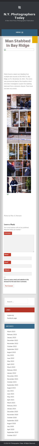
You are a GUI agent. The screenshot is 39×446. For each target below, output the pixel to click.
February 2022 (12, 370)
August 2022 (11, 352)
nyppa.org (10, 315)
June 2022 (10, 358)
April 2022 (10, 364)
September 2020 (12, 420)
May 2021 (10, 397)
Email (6, 262)
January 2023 (11, 337)
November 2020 (12, 414)
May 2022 (10, 361)
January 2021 (11, 409)
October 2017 (12, 435)
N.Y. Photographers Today (19, 16)
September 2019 (12, 432)
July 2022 (10, 355)
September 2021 (12, 385)
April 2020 (10, 429)
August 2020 (11, 423)
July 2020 (10, 426)
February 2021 (12, 405)
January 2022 (11, 373)
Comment (8, 233)
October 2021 (12, 382)
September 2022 (12, 349)
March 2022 (11, 367)
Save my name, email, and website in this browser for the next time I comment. (16, 280)
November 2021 (12, 379)
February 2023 (12, 334)
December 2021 (12, 376)
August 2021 (11, 388)
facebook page (12, 318)
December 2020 (12, 411)
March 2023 (11, 331)
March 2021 (11, 403)
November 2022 (12, 343)
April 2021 (10, 400)
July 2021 (10, 391)
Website (7, 270)
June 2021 (10, 394)
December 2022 (12, 340)
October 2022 (12, 346)
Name (6, 254)
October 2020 (12, 417)
